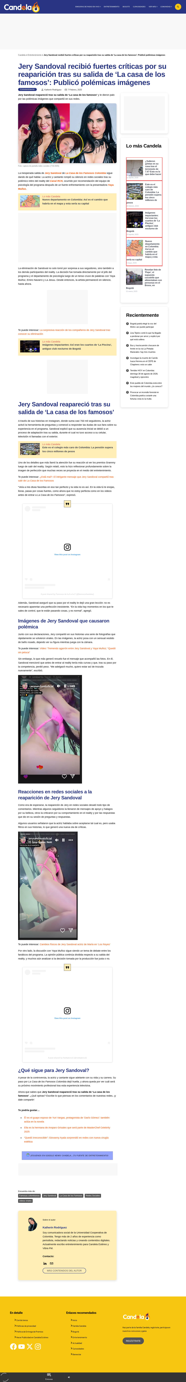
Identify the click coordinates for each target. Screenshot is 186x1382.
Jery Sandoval (52, 173)
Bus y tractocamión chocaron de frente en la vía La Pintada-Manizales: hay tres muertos (144, 348)
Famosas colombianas (29, 1195)
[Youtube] (21, 1346)
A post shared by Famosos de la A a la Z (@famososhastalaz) (67, 594)
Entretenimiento (35, 55)
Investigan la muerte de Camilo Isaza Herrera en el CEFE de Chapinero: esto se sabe (144, 361)
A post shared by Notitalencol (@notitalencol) (67, 1058)
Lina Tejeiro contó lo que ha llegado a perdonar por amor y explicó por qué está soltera (145, 336)
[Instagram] (37, 1346)
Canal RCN (56, 181)
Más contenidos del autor (64, 1270)
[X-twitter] (29, 1346)
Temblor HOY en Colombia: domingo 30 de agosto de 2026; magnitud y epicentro (144, 373)
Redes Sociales (93, 1195)
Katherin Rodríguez (53, 90)
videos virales (25, 1201)
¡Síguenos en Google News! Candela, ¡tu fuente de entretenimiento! (69, 1156)
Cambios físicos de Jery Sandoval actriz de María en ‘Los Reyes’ (75, 944)
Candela (21, 55)
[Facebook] (13, 1346)
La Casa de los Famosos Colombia (85, 173)
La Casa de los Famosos (71, 1195)
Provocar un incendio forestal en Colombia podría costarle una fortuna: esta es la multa (144, 395)
